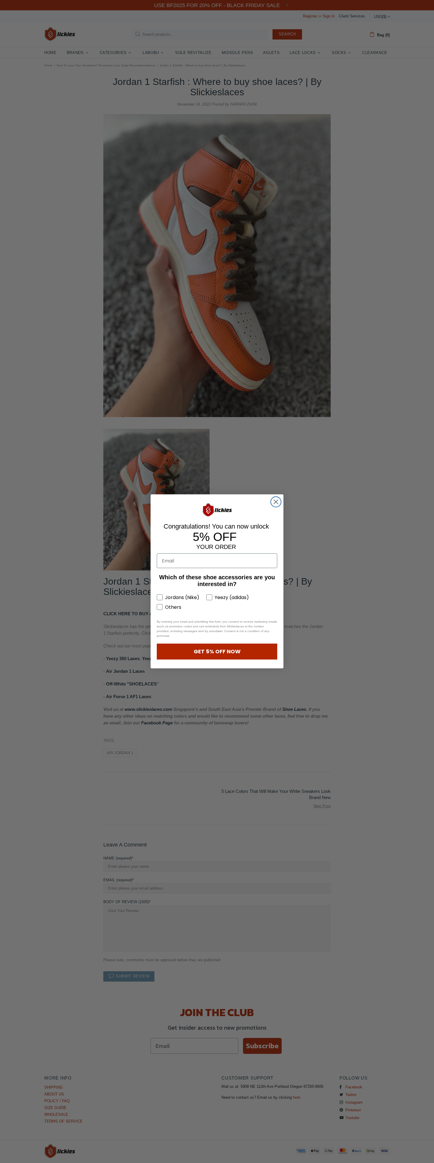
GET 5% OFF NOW (217, 651)
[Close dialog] (276, 502)
